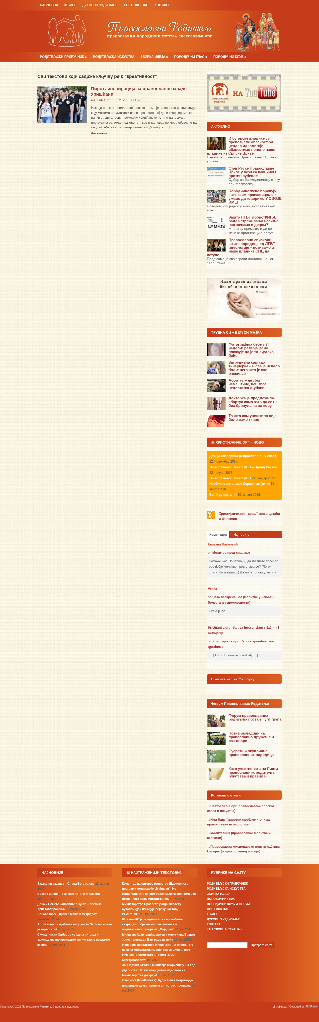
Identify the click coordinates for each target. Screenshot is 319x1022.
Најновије (241, 534)
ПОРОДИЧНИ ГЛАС (190, 57)
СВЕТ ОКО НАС (136, 5)
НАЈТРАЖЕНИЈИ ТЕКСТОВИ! (156, 873)
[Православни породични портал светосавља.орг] (159, 31)
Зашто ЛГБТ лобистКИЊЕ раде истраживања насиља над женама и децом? (253, 221)
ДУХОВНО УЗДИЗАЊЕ (100, 5)
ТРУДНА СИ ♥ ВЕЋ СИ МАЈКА (236, 332)
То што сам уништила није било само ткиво (252, 418)
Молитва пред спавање (231, 552)
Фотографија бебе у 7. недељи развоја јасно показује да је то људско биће (251, 350)
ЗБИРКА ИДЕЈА (154, 57)
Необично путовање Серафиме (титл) (239, 484)
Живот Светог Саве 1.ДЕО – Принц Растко (243, 467)
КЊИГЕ (70, 5)
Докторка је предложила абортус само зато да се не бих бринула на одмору (253, 402)
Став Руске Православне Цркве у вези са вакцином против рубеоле (252, 172)
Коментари (218, 534)
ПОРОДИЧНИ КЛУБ (229, 57)
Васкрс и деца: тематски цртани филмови (68, 894)
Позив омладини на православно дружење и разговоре (251, 737)
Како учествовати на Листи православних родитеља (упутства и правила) (253, 772)
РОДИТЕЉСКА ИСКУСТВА (113, 57)
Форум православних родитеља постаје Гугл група (255, 717)
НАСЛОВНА (49, 5)
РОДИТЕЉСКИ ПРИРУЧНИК (63, 57)
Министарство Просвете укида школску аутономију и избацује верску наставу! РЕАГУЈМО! (151, 909)
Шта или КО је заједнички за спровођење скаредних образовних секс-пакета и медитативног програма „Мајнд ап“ (152, 924)
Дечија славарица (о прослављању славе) (243, 456)
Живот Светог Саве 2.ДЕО (230, 478)
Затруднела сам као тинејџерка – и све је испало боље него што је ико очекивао (254, 368)
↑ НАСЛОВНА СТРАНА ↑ (224, 929)
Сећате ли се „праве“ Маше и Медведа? (67, 914)
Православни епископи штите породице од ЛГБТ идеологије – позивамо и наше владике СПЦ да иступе (241, 247)
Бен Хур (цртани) (223, 495)
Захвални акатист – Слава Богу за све (65, 883)
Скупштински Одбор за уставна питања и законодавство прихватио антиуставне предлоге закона (73, 940)
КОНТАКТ (162, 5)
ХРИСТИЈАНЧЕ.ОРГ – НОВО (240, 442)
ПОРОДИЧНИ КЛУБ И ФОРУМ (228, 904)
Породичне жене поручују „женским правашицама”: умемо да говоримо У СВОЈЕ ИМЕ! (255, 196)
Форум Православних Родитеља (240, 704)
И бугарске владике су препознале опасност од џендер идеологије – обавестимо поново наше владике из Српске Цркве (241, 145)
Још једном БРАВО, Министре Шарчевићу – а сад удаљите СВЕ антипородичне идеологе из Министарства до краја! (158, 970)
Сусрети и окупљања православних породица (251, 753)
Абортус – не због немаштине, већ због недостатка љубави (247, 384)
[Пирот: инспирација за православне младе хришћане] (62, 104)
